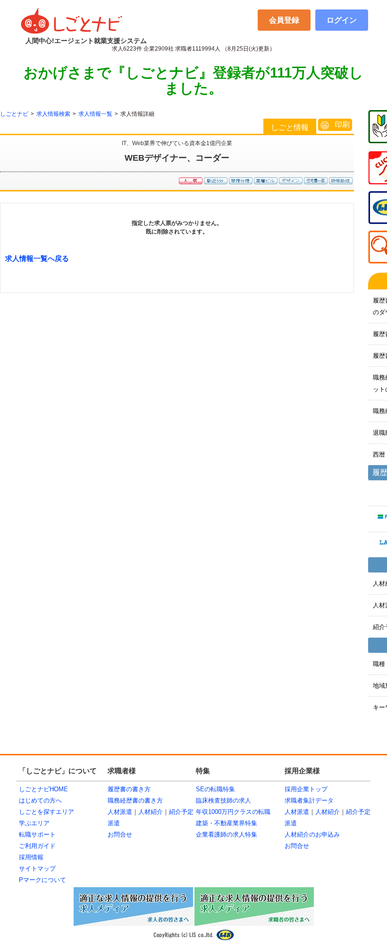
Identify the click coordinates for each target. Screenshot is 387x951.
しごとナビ (14, 114)
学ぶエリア (34, 823)
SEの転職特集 (215, 789)
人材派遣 (120, 811)
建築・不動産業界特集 (226, 823)
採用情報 (31, 857)
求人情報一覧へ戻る (37, 258)
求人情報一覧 (95, 114)
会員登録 (284, 20)
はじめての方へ (40, 800)
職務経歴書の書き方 (135, 800)
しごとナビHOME (43, 789)
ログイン (342, 20)
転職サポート (37, 834)
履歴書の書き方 (129, 789)
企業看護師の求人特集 (226, 834)
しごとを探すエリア (46, 811)
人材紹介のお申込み (312, 834)
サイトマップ (37, 868)
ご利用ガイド (37, 845)
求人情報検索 (53, 114)
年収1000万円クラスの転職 (233, 811)
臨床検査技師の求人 (223, 800)
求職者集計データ (309, 800)
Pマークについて (42, 879)
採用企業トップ (306, 789)
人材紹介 (150, 811)
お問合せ (120, 834)
